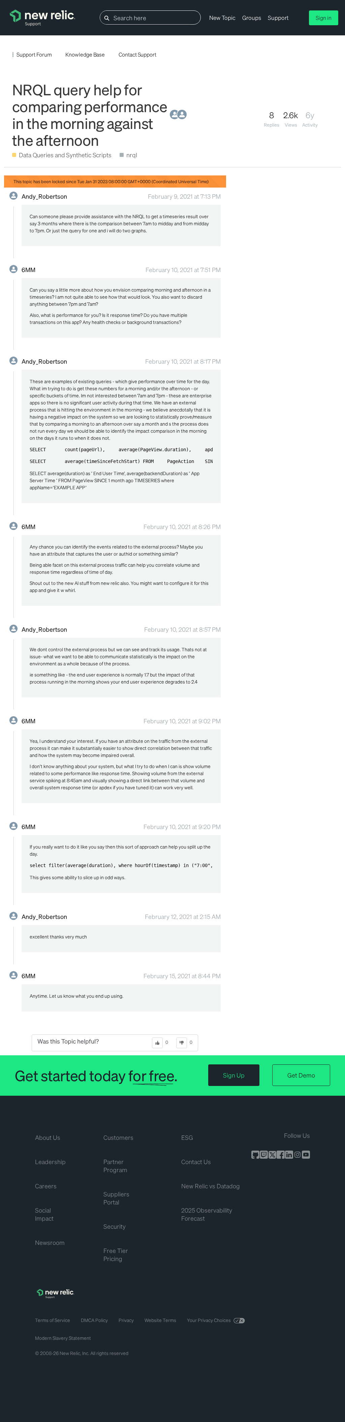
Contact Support (137, 54)
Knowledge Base (85, 54)
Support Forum (34, 54)
